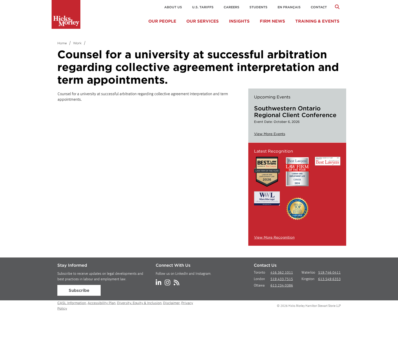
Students (258, 7)
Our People (162, 21)
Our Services (202, 21)
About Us (173, 7)
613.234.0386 (281, 285)
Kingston (307, 279)
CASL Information (71, 303)
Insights (239, 21)
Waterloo (308, 273)
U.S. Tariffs (203, 7)
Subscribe (79, 290)
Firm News (272, 21)
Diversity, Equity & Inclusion (139, 303)
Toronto (259, 273)
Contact (319, 7)
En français (289, 7)
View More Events (269, 134)
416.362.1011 (281, 273)
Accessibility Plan (102, 303)
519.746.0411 (329, 273)
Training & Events (317, 21)
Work (77, 43)
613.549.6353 (329, 279)
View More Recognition (274, 237)
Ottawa (259, 285)
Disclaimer (171, 303)
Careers (231, 7)
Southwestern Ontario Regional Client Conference (295, 111)
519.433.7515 (281, 279)
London (259, 279)
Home (62, 43)
